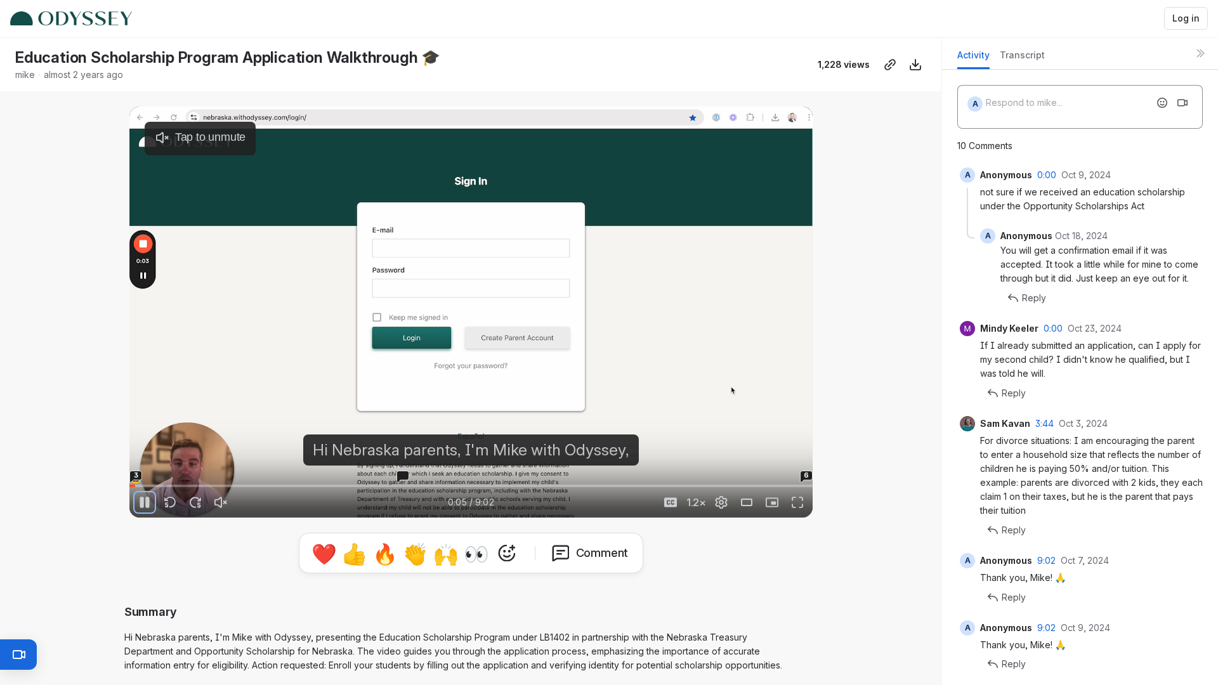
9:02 (1046, 560)
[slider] (471, 486)
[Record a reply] (1182, 103)
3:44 (1044, 423)
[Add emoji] (1162, 103)
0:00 (1046, 174)
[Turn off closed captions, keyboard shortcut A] (670, 502)
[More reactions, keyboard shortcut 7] (507, 553)
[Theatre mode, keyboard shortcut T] (747, 502)
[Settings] (721, 502)
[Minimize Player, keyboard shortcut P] (772, 502)
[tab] (973, 58)
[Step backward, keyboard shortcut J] (170, 502)
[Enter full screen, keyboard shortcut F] (797, 502)
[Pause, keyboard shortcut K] (144, 502)
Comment (602, 552)
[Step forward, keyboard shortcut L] (195, 502)
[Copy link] (890, 65)
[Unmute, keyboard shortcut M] (221, 502)
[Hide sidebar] (1200, 53)
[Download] (915, 65)
